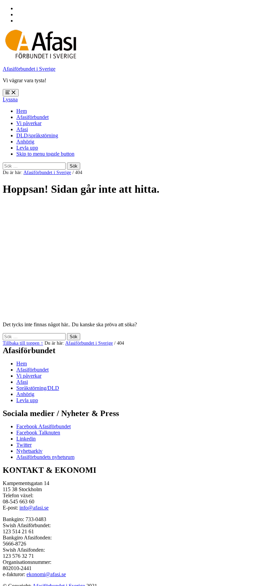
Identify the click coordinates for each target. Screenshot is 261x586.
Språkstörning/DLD (37, 388)
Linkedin (26, 439)
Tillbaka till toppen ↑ (23, 343)
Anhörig (25, 141)
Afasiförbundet (32, 117)
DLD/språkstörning (37, 135)
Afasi (22, 129)
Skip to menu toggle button (45, 154)
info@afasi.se (34, 508)
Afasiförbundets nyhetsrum (45, 457)
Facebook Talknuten (38, 432)
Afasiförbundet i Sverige (29, 69)
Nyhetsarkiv (29, 451)
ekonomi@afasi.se (46, 574)
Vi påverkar (28, 123)
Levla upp (27, 148)
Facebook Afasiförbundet (43, 426)
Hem (21, 111)
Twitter (24, 445)
